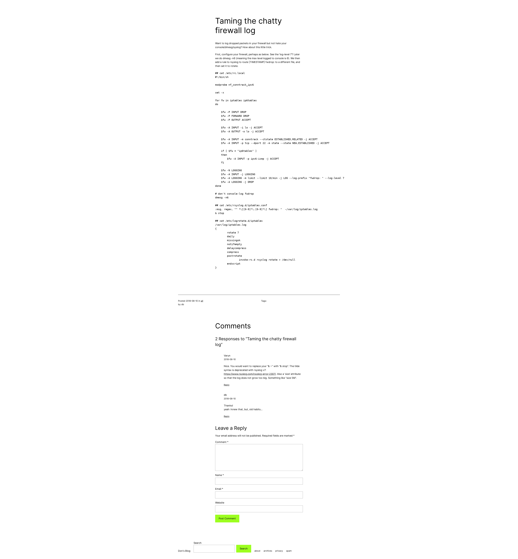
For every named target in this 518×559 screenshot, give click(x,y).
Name (219, 475)
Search (198, 542)
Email (219, 488)
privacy (279, 550)
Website (219, 502)
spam (289, 550)
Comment (221, 442)
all (202, 300)
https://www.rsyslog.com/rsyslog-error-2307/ (250, 374)
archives (268, 550)
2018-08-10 (230, 359)
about (257, 550)
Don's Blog (184, 550)
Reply (226, 384)
